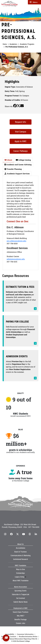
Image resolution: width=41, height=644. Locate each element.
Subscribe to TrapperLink (20, 594)
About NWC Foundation (20, 581)
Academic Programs (27, 44)
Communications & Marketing (21, 555)
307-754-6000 (33, 527)
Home (5, 44)
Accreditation (20, 548)
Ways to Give (20, 569)
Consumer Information (25, 634)
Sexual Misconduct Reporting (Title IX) (23, 639)
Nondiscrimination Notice (28, 636)
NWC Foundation (20, 565)
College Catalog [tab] (24, 160)
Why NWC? (20, 616)
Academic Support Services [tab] (18, 173)
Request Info (20, 122)
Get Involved (20, 598)
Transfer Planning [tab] (14, 169)
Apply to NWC (20, 141)
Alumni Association (20, 587)
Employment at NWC (20, 608)
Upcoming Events (20, 591)
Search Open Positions (20, 612)
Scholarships (20, 573)
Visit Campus (20, 131)
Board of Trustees (20, 552)
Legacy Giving (19, 577)
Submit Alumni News (20, 602)
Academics (13, 44)
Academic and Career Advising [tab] (18, 164)
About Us (20, 544)
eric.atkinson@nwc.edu (16, 241)
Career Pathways (20, 151)
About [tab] (9, 160)
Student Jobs (20, 623)
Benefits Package (20, 619)
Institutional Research (20, 559)
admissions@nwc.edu (16, 259)
